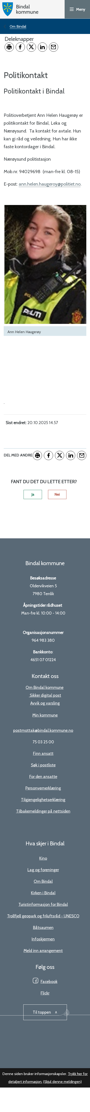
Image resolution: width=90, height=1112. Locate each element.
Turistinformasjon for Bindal (43, 904)
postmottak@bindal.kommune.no (43, 730)
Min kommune (45, 715)
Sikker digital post (45, 695)
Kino (43, 858)
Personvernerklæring (43, 788)
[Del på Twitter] (31, 47)
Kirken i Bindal (43, 892)
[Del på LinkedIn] (42, 47)
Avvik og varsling (45, 703)
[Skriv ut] (9, 47)
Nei (57, 494)
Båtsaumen (43, 927)
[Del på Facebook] (20, 47)
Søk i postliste (43, 764)
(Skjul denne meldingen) (62, 1081)
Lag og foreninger (43, 869)
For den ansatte (43, 776)
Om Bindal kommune (44, 687)
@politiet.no (50, 184)
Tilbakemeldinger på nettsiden (43, 811)
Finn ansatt (43, 753)
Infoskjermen (43, 939)
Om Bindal (43, 881)
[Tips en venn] (53, 47)
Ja (32, 494)
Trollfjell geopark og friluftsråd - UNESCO (43, 915)
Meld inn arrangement (43, 950)
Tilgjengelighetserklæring (43, 799)
